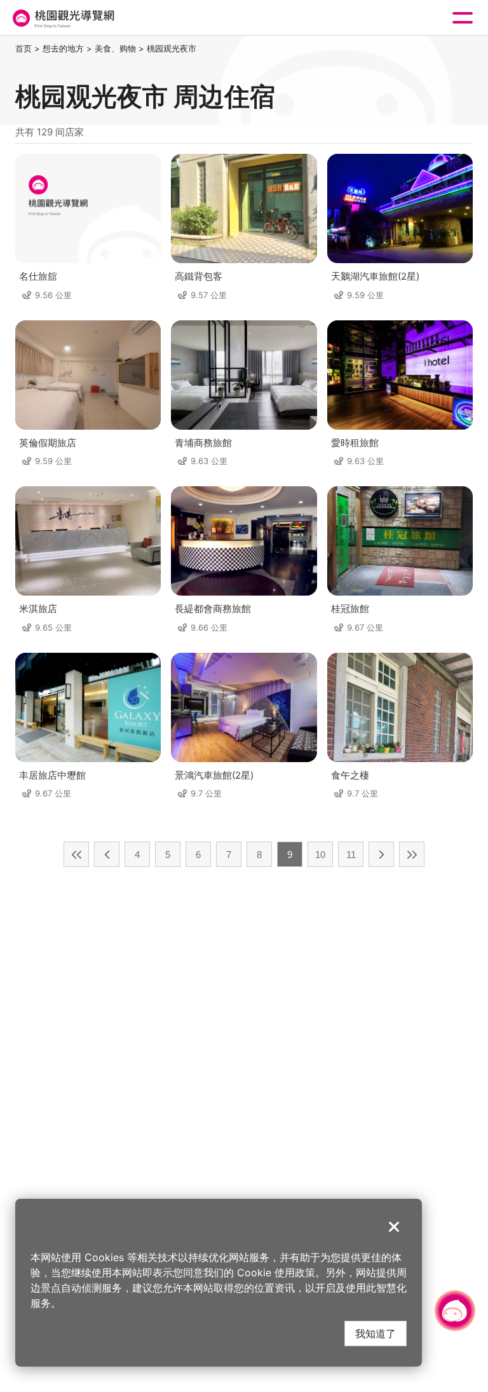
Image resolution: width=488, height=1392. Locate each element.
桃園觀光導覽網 (62, 18)
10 (320, 854)
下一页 (381, 854)
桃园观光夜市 (171, 48)
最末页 (411, 854)
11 (351, 854)
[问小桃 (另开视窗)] (455, 1310)
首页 (23, 48)
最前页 (76, 854)
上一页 (106, 854)
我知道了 (375, 1333)
